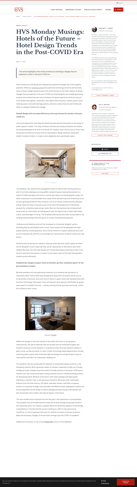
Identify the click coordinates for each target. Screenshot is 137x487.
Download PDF (106, 153)
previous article (38, 88)
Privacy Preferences (105, 482)
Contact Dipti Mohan (105, 135)
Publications (26, 16)
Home (18, 16)
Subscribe (105, 173)
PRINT (106, 149)
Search (119, 9)
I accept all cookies (125, 482)
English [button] (120, 3)
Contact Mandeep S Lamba (105, 95)
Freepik (53, 182)
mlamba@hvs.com (97, 89)
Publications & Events (93, 10)
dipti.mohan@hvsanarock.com (108, 131)
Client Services (56, 10)
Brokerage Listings (73, 10)
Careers (108, 10)
